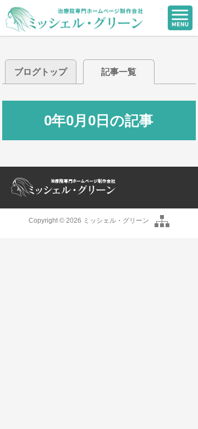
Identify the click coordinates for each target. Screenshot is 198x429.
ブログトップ (40, 71)
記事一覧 (118, 71)
